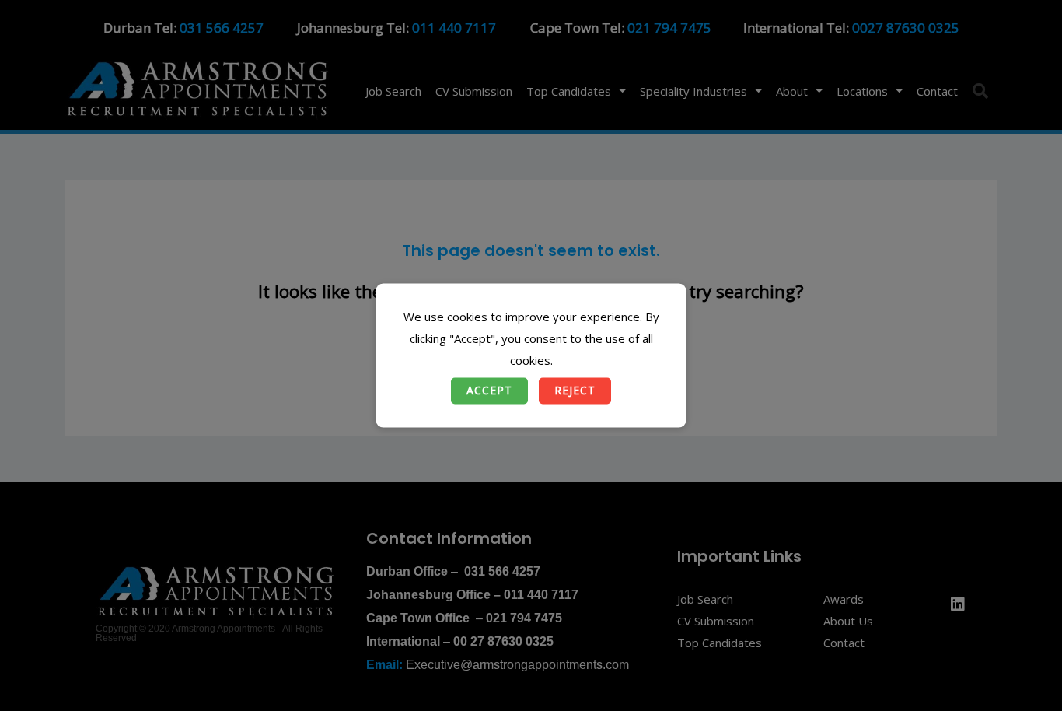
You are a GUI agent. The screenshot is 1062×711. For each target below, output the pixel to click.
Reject (575, 391)
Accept (489, 391)
